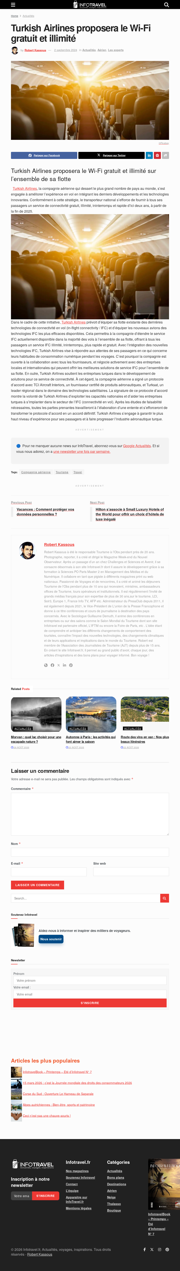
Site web (99, 863)
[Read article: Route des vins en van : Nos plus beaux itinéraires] (146, 714)
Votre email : (22, 987)
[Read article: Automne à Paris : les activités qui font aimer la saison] (91, 714)
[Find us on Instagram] (159, 1249)
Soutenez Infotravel (80, 1177)
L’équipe (72, 1190)
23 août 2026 (76, 747)
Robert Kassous (35, 50)
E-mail (17, 863)
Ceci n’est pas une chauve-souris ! (47, 1115)
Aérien (101, 50)
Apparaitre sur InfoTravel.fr (76, 1199)
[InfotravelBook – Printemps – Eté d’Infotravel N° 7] (158, 1184)
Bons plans (115, 1177)
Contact (72, 1184)
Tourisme (62, 472)
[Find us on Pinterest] (167, 1249)
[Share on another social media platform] (165, 155)
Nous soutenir (51, 939)
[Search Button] (166, 4)
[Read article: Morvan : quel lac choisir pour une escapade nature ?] (36, 714)
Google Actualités (137, 445)
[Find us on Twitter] (152, 1249)
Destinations (116, 1184)
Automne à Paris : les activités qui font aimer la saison (91, 739)
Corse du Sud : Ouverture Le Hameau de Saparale (58, 1093)
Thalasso (114, 1204)
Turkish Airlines (25, 188)
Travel (78, 472)
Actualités (28, 16)
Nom (16, 843)
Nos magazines (77, 1171)
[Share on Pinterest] (157, 155)
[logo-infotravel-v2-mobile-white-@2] (33, 1164)
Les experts (116, 50)
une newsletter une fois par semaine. (81, 451)
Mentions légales (79, 1208)
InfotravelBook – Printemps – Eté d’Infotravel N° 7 (57, 1071)
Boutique (114, 1210)
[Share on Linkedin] (149, 155)
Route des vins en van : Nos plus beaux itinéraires (145, 739)
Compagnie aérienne (36, 472)
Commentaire (22, 788)
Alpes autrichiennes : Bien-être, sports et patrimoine (59, 1104)
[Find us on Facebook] (145, 1249)
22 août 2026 (131, 747)
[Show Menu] (13, 4)
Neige (111, 1197)
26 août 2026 (21, 747)
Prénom (18, 973)
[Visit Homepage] (89, 4)
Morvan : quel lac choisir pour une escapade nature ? (36, 739)
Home (14, 16)
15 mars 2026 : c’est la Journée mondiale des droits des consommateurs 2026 (77, 1082)
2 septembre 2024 (65, 50)
